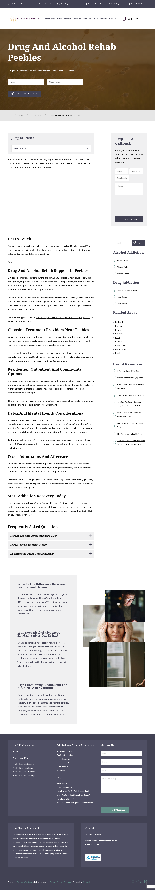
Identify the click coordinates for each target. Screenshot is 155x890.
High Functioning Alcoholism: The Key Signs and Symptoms (42, 686)
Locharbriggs (120, 345)
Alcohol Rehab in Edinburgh (24, 775)
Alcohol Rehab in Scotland (23, 764)
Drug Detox (122, 297)
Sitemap (67, 882)
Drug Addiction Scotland (127, 290)
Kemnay (118, 326)
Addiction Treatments (82, 18)
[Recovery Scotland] (25, 18)
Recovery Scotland (24, 882)
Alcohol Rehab (49, 18)
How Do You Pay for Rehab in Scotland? (73, 791)
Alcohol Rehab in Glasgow (23, 768)
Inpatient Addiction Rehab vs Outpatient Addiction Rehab (129, 404)
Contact (112, 18)
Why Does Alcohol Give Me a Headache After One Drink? (38, 633)
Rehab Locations (64, 18)
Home (21, 116)
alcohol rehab (14, 321)
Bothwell (119, 322)
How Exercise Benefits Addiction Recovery (130, 386)
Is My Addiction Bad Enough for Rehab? (73, 795)
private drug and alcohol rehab (50, 317)
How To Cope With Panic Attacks (131, 395)
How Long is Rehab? (65, 799)
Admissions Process (65, 751)
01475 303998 (95, 834)
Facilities (104, 18)
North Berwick (121, 349)
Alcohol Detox (123, 267)
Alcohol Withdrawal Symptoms (130, 377)
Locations (37, 116)
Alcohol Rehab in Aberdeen (24, 772)
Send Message (132, 219)
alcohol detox (36, 432)
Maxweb (87, 882)
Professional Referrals (66, 763)
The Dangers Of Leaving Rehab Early (130, 425)
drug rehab (84, 317)
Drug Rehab (122, 303)
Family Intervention (65, 755)
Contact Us (13, 262)
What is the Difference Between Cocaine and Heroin (41, 585)
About (95, 18)
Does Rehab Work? (65, 787)
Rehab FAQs (62, 783)
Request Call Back (27, 93)
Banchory (119, 333)
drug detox (52, 432)
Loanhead (119, 353)
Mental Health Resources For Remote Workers (129, 414)
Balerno (118, 330)
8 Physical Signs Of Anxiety (128, 371)
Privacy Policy (56, 882)
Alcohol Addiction (124, 260)
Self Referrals (62, 766)
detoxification (71, 317)
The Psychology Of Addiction (129, 434)
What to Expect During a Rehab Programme (75, 802)
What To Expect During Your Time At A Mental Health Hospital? (131, 442)
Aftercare (61, 770)
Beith (117, 337)
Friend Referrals (63, 759)
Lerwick (118, 341)
